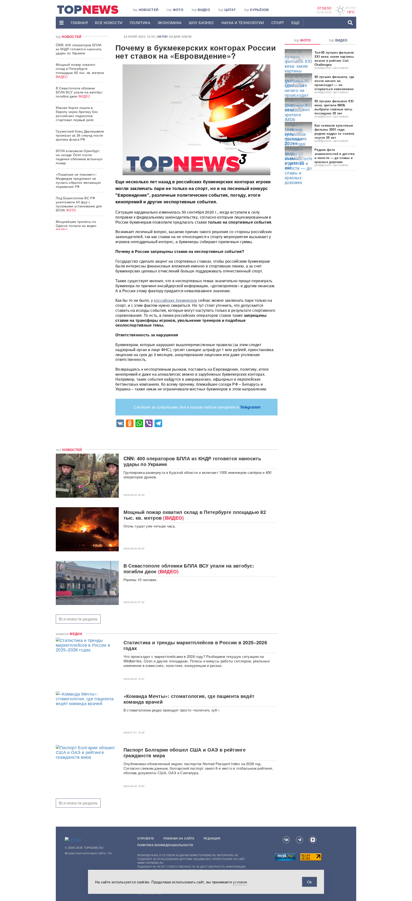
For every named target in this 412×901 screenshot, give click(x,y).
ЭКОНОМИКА (169, 22)
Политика (140, 22)
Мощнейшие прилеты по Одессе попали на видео (76, 225)
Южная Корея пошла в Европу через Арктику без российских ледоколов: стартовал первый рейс (77, 113)
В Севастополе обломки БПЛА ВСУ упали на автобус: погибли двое (79, 92)
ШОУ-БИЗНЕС (201, 22)
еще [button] (295, 22)
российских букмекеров (175, 300)
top (146, 9)
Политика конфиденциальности (165, 845)
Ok (309, 881)
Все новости (108, 22)
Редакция (212, 838)
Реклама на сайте (178, 838)
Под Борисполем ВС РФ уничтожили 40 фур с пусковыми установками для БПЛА (79, 203)
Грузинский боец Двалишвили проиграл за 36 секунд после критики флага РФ (80, 135)
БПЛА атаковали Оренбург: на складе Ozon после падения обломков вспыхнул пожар (79, 156)
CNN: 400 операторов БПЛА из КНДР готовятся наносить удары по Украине (79, 48)
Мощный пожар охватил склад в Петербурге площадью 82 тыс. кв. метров (80, 70)
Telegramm (250, 407)
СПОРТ (277, 22)
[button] (61, 23)
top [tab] (302, 40)
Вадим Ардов (180, 36)
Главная (79, 22)
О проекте (145, 838)
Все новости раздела (78, 619)
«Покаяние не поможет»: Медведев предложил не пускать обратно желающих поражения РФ (78, 180)
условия (240, 881)
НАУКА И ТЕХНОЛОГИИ (242, 22)
